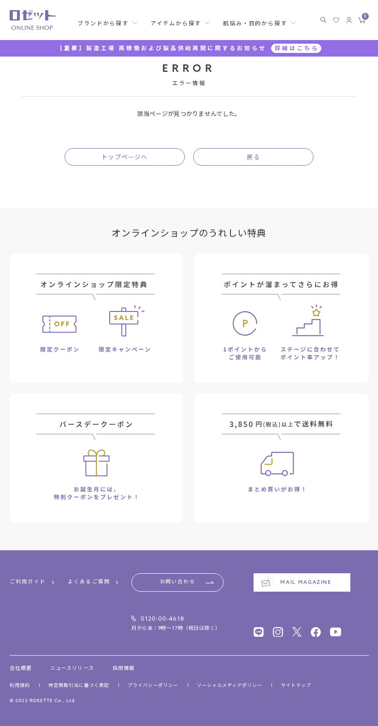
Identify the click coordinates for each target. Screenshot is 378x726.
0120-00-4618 (162, 618)
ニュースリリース (72, 668)
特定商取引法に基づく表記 (78, 685)
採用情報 (123, 668)
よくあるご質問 (89, 582)
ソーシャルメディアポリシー (229, 685)
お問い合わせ (177, 582)
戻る (253, 157)
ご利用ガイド (28, 582)
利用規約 (20, 685)
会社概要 (21, 668)
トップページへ (124, 157)
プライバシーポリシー (153, 685)
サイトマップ (296, 685)
